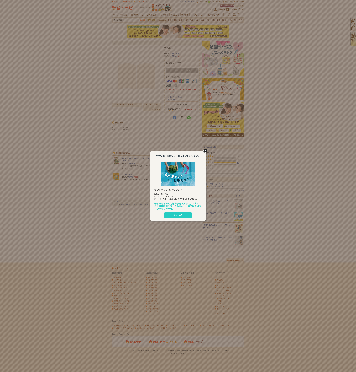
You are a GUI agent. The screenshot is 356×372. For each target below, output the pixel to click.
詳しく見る (178, 215)
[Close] (206, 151)
